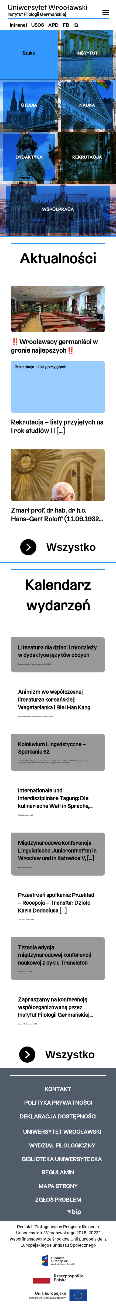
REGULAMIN (58, 1172)
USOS (37, 25)
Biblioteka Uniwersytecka (62, 1159)
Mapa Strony (58, 1186)
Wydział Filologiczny (62, 1146)
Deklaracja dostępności (58, 1117)
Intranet (18, 25)
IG (75, 25)
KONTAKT (58, 1089)
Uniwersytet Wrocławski (47, 8)
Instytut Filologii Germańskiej (37, 15)
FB (66, 25)
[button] (29, 54)
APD (53, 25)
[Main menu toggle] (106, 13)
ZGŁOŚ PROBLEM (58, 1200)
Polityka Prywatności (58, 1103)
